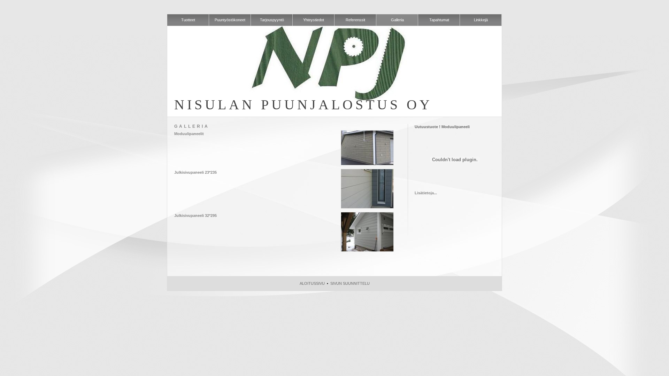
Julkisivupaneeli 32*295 (195, 215)
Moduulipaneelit (189, 134)
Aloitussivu (312, 283)
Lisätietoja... (426, 193)
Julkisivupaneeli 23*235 (195, 172)
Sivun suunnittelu (350, 283)
